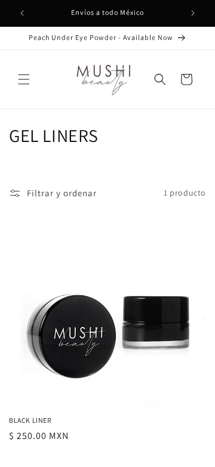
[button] (24, 79)
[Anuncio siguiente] (193, 13)
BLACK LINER (30, 420)
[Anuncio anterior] (22, 13)
